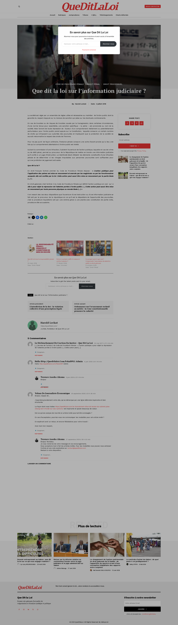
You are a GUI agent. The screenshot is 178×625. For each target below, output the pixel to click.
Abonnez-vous (108, 44)
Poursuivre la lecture (89, 50)
